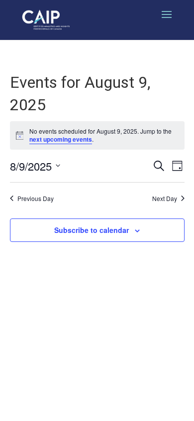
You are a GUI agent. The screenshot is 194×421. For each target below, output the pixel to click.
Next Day (164, 199)
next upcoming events (60, 139)
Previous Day (35, 199)
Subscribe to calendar (91, 230)
